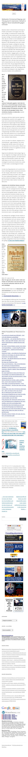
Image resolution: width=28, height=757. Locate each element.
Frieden (22, 475)
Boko (11, 471)
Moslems (20, 480)
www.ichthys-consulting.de (13, 455)
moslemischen (14, 480)
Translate (18, 529)
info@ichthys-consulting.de (12, 453)
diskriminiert (7, 475)
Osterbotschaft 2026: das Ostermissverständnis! (12, 658)
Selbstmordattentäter (14, 483)
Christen (23, 471)
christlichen (13, 473)
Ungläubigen (17, 485)
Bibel (5, 467)
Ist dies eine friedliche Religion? (16, 240)
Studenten (21, 483)
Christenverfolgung (6, 473)
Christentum (10, 467)
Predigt (20, 467)
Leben (3, 480)
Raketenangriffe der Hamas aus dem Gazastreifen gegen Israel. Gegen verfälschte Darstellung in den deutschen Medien (20, 503)
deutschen (18, 473)
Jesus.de (8, 478)
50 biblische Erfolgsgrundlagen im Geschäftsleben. (10, 429)
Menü (14, 13)
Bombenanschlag (17, 471)
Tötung (7, 485)
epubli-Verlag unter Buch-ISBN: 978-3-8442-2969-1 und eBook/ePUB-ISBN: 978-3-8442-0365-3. (13, 433)
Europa (18, 475)
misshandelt (7, 480)
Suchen (3, 516)
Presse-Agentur (11, 482)
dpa (11, 475)
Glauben (16, 476)
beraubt (5, 471)
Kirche (11, 478)
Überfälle (12, 485)
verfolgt (22, 485)
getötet (6, 476)
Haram (20, 476)
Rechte (16, 482)
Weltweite (11, 487)
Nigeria (5, 482)
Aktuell (15, 469)
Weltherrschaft (5, 487)
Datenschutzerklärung (6, 745)
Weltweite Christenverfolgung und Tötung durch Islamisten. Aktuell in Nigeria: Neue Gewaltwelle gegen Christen (13, 679)
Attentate (20, 469)
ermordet (14, 475)
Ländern (24, 478)
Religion (24, 467)
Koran (14, 478)
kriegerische (19, 478)
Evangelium (15, 467)
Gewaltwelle (11, 476)
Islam (23, 476)
